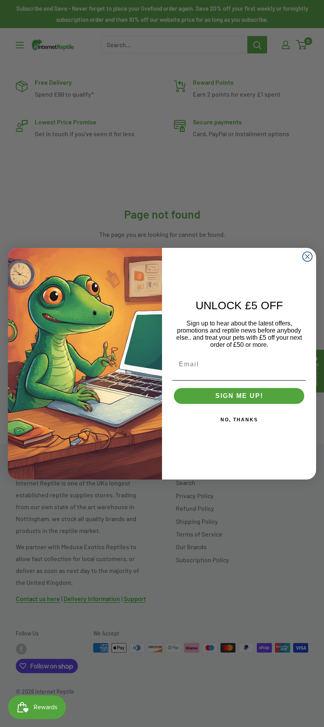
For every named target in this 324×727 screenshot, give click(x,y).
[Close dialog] (307, 256)
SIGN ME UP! (239, 395)
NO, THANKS (239, 419)
